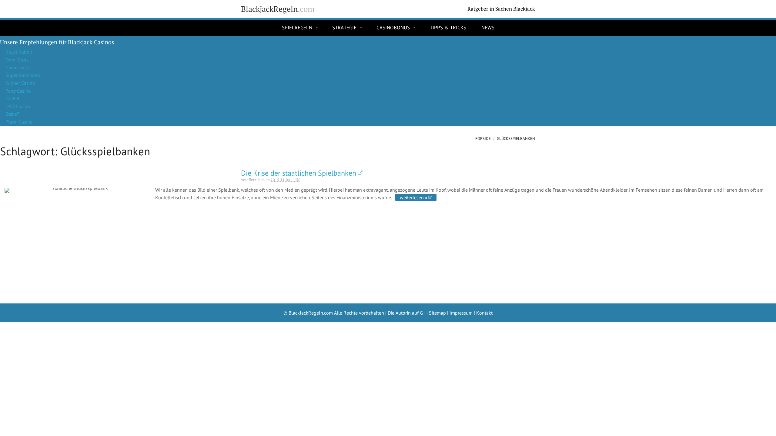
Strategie (344, 27)
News (487, 27)
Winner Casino (20, 83)
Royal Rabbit (18, 52)
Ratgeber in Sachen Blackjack (501, 8)
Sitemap (437, 313)
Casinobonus (393, 27)
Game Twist (17, 67)
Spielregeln (297, 27)
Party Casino (18, 91)
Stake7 (12, 114)
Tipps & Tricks (448, 27)
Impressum (461, 313)
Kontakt (484, 313)
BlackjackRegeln (277, 9)
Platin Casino (19, 122)
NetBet (12, 98)
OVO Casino (17, 106)
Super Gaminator (22, 75)
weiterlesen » (413, 197)
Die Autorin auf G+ (406, 313)
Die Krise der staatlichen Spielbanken (298, 173)
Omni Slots (16, 60)
